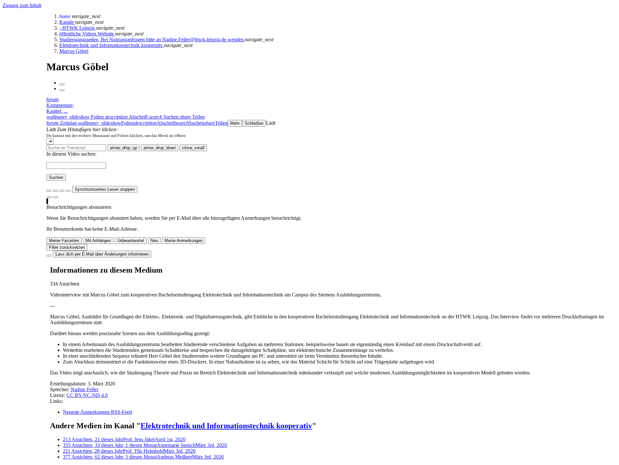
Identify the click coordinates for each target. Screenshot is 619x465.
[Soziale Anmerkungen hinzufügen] (49, 197)
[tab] (75, 117)
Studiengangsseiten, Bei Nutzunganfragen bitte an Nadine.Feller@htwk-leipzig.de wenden (152, 39)
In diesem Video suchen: (71, 154)
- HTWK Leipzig (77, 28)
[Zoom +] (68, 191)
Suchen (56, 177)
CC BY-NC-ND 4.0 (87, 395)
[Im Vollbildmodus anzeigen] (49, 191)
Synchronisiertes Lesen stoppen (105, 189)
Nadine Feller (84, 389)
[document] (331, 135)
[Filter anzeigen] (55, 191)
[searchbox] (76, 147)
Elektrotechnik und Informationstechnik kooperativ (111, 45)
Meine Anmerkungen (183, 240)
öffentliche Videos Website (87, 33)
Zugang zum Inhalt (22, 5)
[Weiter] (61, 90)
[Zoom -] (61, 191)
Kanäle (67, 22)
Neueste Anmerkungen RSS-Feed (97, 412)
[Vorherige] (61, 84)
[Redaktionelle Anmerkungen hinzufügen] (55, 197)
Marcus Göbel (73, 51)
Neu (154, 240)
